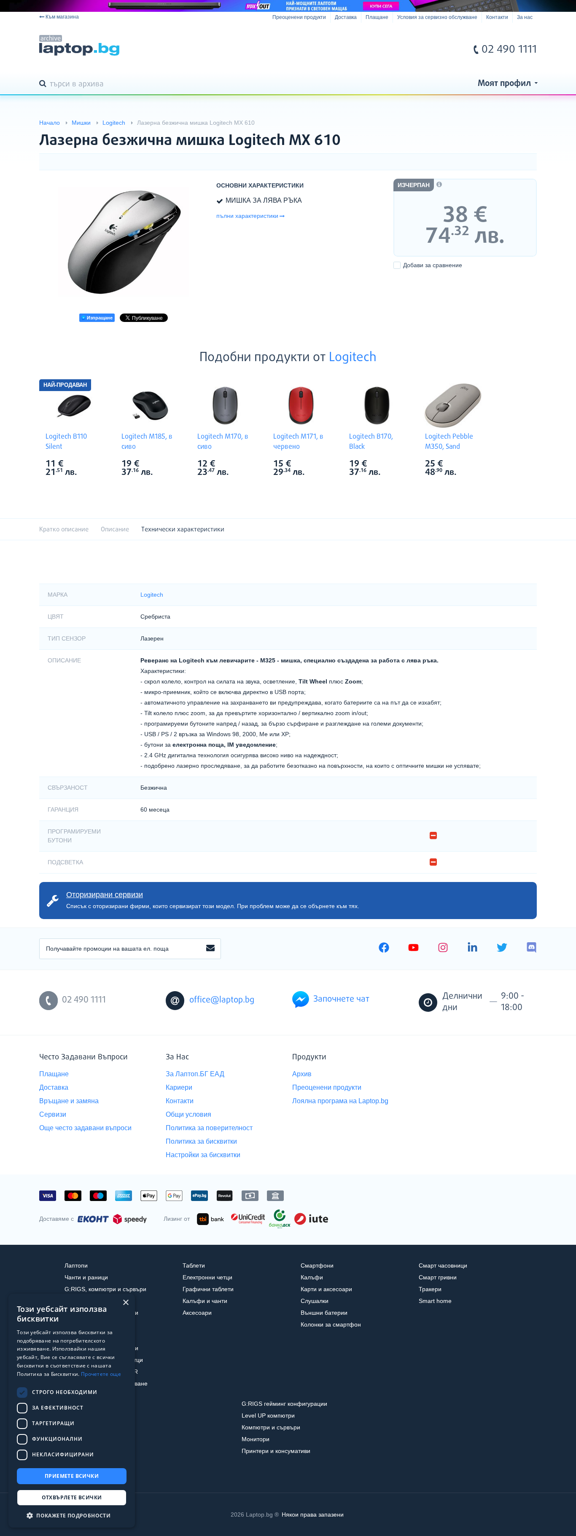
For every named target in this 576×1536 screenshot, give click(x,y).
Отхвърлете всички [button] (72, 1497)
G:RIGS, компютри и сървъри (105, 1289)
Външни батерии (324, 1312)
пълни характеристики (247, 215)
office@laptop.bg (221, 1000)
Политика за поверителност (209, 1127)
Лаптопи (76, 1265)
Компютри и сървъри (271, 1427)
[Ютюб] (413, 948)
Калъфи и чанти (205, 1300)
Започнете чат (341, 999)
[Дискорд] (531, 948)
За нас (525, 17)
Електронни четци (207, 1277)
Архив (302, 1074)
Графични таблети (208, 1289)
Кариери (179, 1087)
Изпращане (99, 317)
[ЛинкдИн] (472, 948)
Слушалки (314, 1300)
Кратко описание (64, 529)
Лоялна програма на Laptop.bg (340, 1100)
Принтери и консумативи (276, 1451)
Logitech (353, 357)
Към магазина (62, 17)
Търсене (44, 84)
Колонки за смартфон (331, 1324)
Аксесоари (197, 1312)
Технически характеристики (182, 529)
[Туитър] (502, 948)
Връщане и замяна (69, 1100)
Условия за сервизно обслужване (437, 17)
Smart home (435, 1300)
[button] (72, 1515)
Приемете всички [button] (72, 1476)
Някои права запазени (313, 1514)
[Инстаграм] (443, 948)
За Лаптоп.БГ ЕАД (195, 1074)
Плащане (377, 17)
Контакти (497, 17)
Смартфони (317, 1265)
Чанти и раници (86, 1277)
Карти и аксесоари (326, 1289)
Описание (115, 529)
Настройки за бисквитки (203, 1154)
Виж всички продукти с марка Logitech (90, 464)
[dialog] (71, 1411)
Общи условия (188, 1114)
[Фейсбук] (384, 948)
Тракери (430, 1289)
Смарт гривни (438, 1277)
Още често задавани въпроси (85, 1127)
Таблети (194, 1265)
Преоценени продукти (299, 17)
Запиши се (210, 948)
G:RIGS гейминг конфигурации (284, 1403)
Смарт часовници (443, 1265)
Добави (432, 265)
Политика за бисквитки (201, 1141)
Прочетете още (101, 1374)
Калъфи (312, 1277)
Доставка (346, 17)
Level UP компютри (268, 1415)
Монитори (255, 1439)
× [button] (125, 1303)
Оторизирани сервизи (104, 894)
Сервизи (52, 1114)
